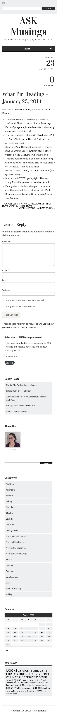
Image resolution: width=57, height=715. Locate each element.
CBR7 (36, 670)
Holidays (32, 682)
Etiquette (9, 519)
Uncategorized (12, 577)
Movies (31, 685)
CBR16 (27, 677)
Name (5, 270)
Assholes (9, 495)
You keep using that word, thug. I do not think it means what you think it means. (27, 204)
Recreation (45, 688)
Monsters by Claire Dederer (17, 411)
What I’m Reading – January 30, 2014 (36, 208)
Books (11, 670)
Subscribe (10, 362)
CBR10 (18, 674)
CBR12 (36, 674)
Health (25, 682)
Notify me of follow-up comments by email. (25, 300)
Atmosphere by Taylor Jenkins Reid (20, 405)
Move (25, 685)
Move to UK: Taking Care (16, 548)
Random (9, 565)
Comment (7, 241)
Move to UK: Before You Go (17, 536)
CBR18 (43, 677)
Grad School (17, 683)
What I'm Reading (13, 588)
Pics (29, 688)
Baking (9, 501)
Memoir (18, 685)
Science (24, 691)
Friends (9, 683)
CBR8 (43, 671)
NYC (16, 687)
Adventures (10, 490)
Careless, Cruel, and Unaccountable (31, 170)
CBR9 (10, 674)
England (16, 680)
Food (43, 680)
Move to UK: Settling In (15, 542)
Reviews (9, 571)
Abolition (10, 484)
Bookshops (10, 507)
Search (48, 8)
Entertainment (27, 680)
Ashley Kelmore (22, 109)
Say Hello (41, 710)
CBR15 (19, 677)
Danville (9, 680)
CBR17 (36, 677)
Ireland (40, 682)
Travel (39, 691)
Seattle (30, 690)
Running (16, 691)
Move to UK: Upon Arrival (16, 553)
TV (45, 691)
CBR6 (28, 670)
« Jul (6, 650)
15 (42, 632)
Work (15, 693)
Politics (9, 559)
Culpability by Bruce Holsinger (18, 391)
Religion (9, 691)
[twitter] (3, 3)
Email (5, 280)
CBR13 (45, 674)
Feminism (10, 524)
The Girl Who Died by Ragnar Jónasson (22, 385)
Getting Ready (12, 530)
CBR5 (21, 670)
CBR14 (10, 677)
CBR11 (27, 674)
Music (38, 685)
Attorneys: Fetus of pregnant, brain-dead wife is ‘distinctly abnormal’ (29, 127)
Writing (9, 594)
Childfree (9, 513)
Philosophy (23, 688)
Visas (8, 582)
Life (46, 682)
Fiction (37, 680)
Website (6, 290)
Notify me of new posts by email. (21, 306)
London (10, 685)
